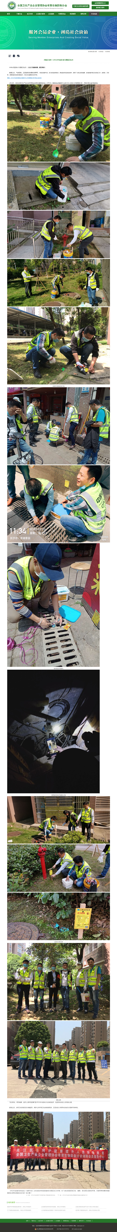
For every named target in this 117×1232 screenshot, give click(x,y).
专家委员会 (62, 14)
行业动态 (94, 14)
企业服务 (51, 14)
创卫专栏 (30, 14)
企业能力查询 (40, 14)
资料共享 (83, 14)
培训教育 (73, 14)
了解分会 (19, 14)
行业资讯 (107, 51)
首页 (8, 14)
